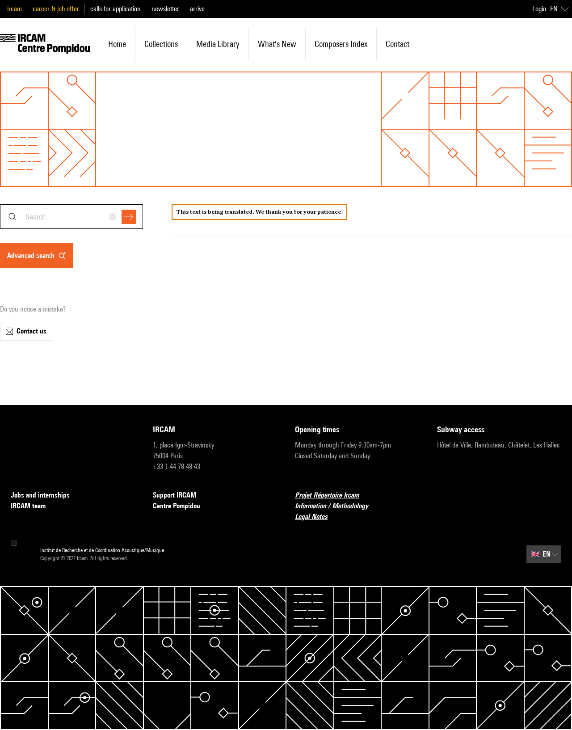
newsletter (165, 8)
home (117, 44)
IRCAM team (28, 506)
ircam (14, 8)
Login (539, 8)
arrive (197, 8)
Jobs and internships (40, 495)
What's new (277, 44)
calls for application (115, 8)
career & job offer (56, 8)
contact (397, 44)
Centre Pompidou (176, 506)
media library (218, 44)
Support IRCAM (174, 495)
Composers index (341, 44)
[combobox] (71, 216)
